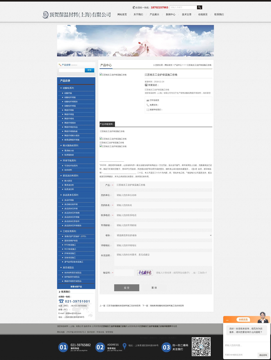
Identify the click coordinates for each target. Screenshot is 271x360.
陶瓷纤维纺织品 (71, 127)
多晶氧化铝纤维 (71, 204)
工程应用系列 (69, 231)
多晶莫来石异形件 (72, 221)
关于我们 (138, 14)
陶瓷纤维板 (69, 110)
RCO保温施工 (70, 249)
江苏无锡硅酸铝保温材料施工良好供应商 (124, 306)
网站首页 (122, 14)
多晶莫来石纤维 (71, 208)
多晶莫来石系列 (70, 195)
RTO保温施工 (70, 245)
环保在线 (100, 332)
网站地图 (61, 332)
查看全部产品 (76, 287)
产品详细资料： (107, 124)
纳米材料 (68, 170)
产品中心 (178, 65)
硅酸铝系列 (68, 88)
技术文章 (186, 14)
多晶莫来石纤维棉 (72, 213)
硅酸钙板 (68, 93)
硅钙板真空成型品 (72, 277)
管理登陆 (109, 332)
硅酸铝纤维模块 (71, 102)
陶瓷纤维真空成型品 (72, 281)
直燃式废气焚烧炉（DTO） (75, 236)
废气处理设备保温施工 (73, 262)
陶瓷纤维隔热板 (71, 131)
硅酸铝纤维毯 (70, 106)
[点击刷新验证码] (145, 272)
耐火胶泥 (68, 181)
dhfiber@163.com (73, 313)
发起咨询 (263, 355)
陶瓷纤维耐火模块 (72, 135)
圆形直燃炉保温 (71, 241)
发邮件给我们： (156, 110)
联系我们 (219, 14)
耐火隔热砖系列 (70, 145)
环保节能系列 (69, 160)
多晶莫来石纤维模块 (72, 225)
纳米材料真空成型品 (72, 273)
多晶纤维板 (69, 200)
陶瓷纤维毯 (69, 114)
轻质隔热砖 (69, 155)
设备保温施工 (70, 257)
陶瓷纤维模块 (70, 123)
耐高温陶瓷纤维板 (72, 140)
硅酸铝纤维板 (70, 97)
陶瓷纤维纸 (69, 118)
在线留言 (203, 14)
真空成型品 (68, 267)
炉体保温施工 (70, 253)
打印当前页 (154, 100)
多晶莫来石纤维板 (72, 217)
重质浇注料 (69, 185)
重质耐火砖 (69, 151)
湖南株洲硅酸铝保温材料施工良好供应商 (167, 306)
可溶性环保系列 (71, 166)
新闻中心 (170, 14)
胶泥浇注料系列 (70, 175)
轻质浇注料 (69, 189)
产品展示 (154, 14)
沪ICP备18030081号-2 (76, 332)
